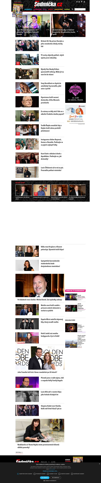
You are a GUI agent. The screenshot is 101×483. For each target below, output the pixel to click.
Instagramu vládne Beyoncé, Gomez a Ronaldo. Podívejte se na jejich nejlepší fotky (52, 142)
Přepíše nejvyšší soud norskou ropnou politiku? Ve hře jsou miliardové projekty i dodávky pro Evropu (81, 340)
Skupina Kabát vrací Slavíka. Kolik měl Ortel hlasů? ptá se (51, 407)
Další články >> (19, 452)
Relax (50, 9)
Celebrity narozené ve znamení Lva (40, 197)
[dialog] (50, 472)
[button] (50, 471)
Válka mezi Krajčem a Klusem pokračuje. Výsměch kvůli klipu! (52, 248)
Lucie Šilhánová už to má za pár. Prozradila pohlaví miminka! (52, 169)
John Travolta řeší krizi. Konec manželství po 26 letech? (37, 372)
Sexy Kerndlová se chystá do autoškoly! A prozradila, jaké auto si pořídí (51, 86)
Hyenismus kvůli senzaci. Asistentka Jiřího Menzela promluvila (50, 100)
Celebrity (28, 9)
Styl (44, 9)
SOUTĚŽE (53, 462)
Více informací (52, 469)
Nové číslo (17, 2)
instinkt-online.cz (80, 330)
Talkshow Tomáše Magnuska (81, 306)
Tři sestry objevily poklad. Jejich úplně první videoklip (52, 56)
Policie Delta (81, 296)
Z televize (37, 9)
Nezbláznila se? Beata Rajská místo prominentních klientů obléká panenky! (38, 446)
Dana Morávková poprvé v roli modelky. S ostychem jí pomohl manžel (28, 32)
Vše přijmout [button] (45, 477)
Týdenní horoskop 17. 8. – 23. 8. (81, 326)
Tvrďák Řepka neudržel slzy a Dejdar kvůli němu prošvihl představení (51, 128)
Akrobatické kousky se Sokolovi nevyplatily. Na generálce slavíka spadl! (63, 32)
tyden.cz (80, 346)
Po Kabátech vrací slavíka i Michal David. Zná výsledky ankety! (40, 300)
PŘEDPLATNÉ (44, 462)
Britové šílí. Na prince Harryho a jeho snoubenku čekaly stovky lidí (52, 43)
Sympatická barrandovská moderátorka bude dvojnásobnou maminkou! (50, 263)
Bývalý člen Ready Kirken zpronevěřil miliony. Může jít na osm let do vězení (52, 72)
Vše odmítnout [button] (55, 477)
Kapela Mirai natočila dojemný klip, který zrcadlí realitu (52, 320)
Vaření (67, 9)
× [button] (99, 463)
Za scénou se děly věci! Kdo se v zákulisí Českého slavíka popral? (52, 113)
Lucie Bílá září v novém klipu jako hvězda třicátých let (51, 393)
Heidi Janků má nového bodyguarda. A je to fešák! (50, 335)
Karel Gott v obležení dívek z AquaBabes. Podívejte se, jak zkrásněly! (51, 156)
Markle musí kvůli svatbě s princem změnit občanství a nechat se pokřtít (51, 308)
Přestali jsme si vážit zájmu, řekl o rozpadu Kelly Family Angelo (52, 379)
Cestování (58, 9)
